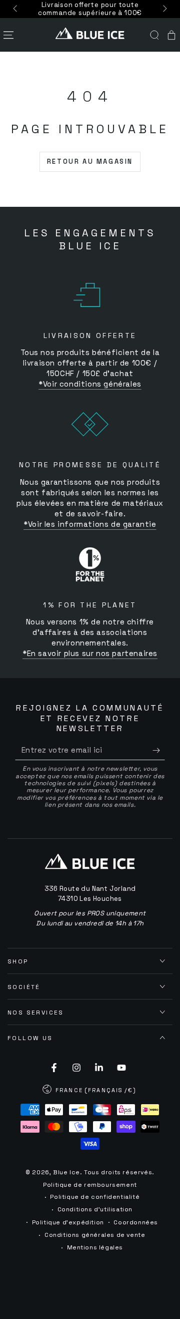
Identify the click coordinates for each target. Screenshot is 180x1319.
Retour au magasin (90, 161)
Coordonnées (136, 1222)
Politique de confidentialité (95, 1197)
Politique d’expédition (68, 1222)
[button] (154, 35)
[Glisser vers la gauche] (16, 9)
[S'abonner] (158, 750)
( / (90, 1091)
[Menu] (8, 35)
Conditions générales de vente (94, 1235)
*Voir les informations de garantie (90, 524)
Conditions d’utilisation (95, 1209)
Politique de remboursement (90, 1185)
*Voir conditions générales (90, 384)
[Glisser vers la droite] (164, 9)
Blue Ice (66, 1172)
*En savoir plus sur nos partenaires (90, 653)
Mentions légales (95, 1247)
